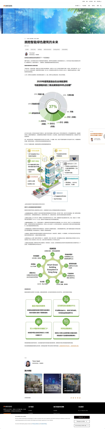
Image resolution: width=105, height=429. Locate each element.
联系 (95, 1)
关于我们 (77, 5)
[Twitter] (75, 398)
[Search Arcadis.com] (101, 5)
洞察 (98, 5)
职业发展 (98, 1)
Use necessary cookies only (80, 425)
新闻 (87, 1)
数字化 (93, 5)
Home (24, 38)
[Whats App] (79, 398)
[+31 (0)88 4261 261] (79, 410)
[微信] (86, 410)
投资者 (83, 1)
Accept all (81, 417)
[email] (77, 398)
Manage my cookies (81, 421)
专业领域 (84, 5)
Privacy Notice (35, 423)
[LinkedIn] (73, 398)
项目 (89, 5)
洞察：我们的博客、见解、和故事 (33, 38)
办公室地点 (91, 1)
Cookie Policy (44, 423)
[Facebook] (71, 398)
